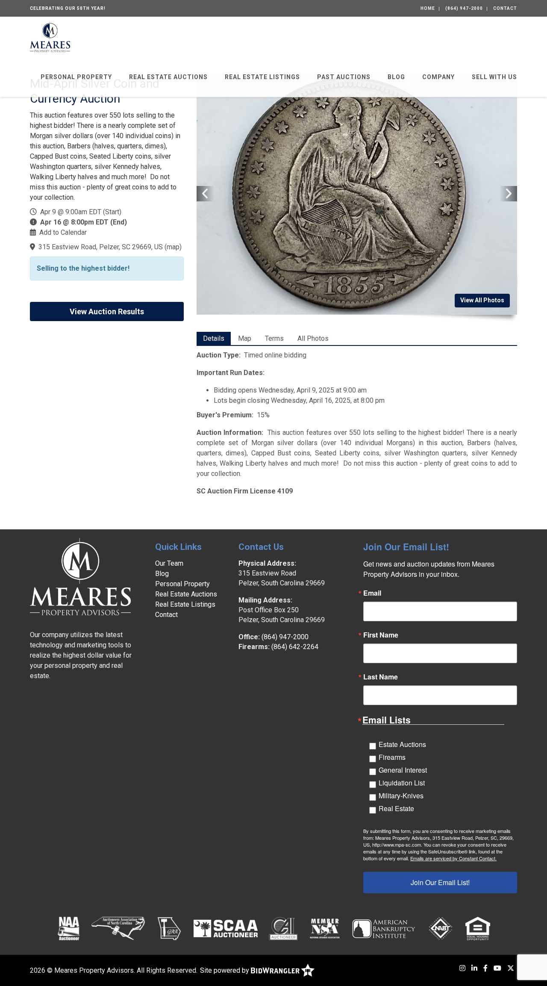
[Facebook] (485, 968)
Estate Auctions (402, 744)
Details (213, 338)
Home (428, 8)
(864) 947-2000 (464, 8)
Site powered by (225, 970)
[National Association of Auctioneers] (68, 928)
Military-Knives (401, 795)
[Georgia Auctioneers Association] (169, 928)
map (173, 247)
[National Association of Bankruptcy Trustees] (440, 928)
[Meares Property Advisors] (50, 36)
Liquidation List (402, 783)
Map (244, 338)
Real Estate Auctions (168, 77)
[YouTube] (497, 968)
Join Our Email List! (440, 882)
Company (438, 77)
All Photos (313, 338)
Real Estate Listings (262, 77)
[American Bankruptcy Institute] (384, 928)
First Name (380, 635)
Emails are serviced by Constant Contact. (453, 858)
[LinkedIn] (474, 968)
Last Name (380, 676)
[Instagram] (462, 968)
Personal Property (76, 77)
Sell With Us (494, 77)
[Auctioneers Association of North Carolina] (118, 928)
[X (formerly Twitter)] (510, 968)
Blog (396, 77)
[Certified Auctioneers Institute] (283, 928)
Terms (274, 338)
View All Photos (482, 300)
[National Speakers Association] (324, 928)
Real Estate (396, 808)
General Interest (403, 770)
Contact (505, 8)
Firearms (392, 757)
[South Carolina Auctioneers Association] (225, 928)
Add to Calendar (63, 232)
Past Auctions (344, 77)
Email (372, 593)
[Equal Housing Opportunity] (478, 928)
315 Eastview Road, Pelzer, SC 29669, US (100, 247)
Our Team (169, 563)
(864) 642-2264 (294, 647)
